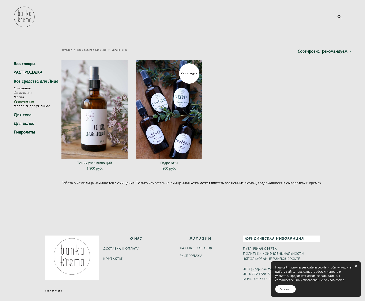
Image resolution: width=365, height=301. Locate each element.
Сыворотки (23, 92)
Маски (19, 97)
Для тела (22, 114)
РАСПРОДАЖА (28, 72)
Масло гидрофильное (32, 106)
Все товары (24, 63)
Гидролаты (24, 132)
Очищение (22, 88)
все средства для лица (92, 50)
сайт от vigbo (53, 291)
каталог (66, 50)
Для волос (24, 123)
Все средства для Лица (36, 81)
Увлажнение (24, 101)
